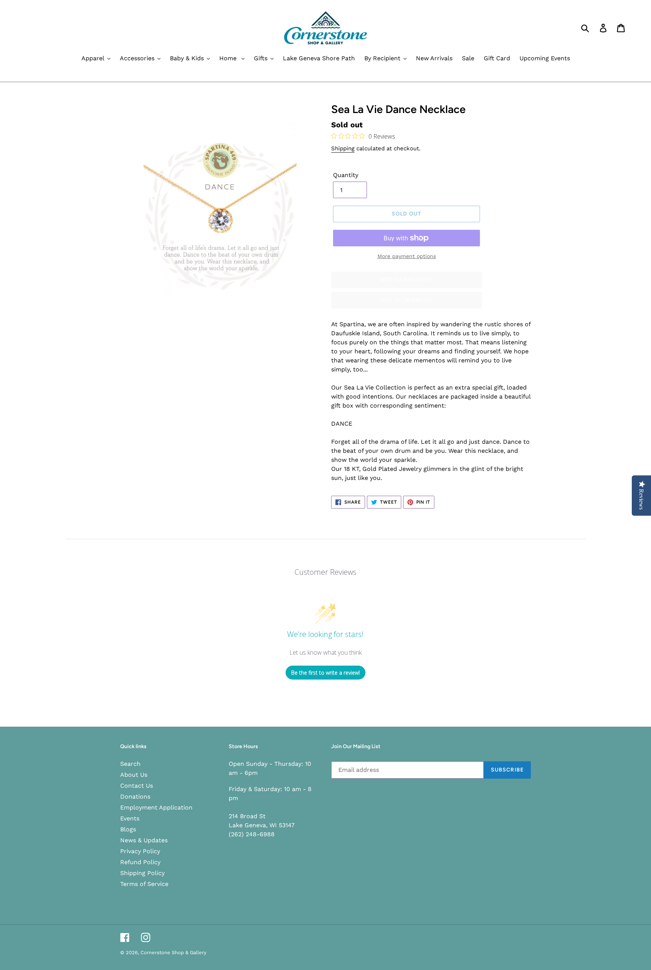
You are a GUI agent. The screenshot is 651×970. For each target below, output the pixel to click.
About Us (133, 774)
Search (130, 763)
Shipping (343, 148)
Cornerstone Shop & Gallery (173, 952)
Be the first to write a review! (325, 672)
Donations (135, 796)
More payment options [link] (406, 256)
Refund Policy (140, 862)
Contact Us (136, 785)
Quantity (345, 175)
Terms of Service (144, 884)
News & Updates (144, 840)
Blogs (128, 829)
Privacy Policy (140, 851)
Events (129, 818)
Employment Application (156, 807)
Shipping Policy (142, 873)
